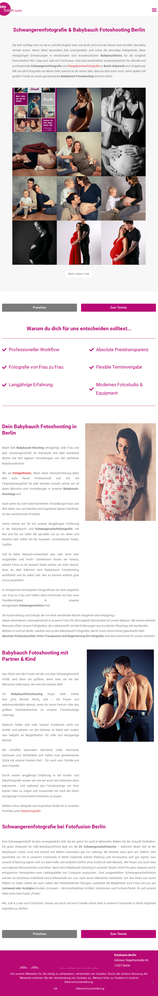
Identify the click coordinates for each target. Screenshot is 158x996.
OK (55, 988)
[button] (154, 10)
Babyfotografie (31, 811)
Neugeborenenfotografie (84, 66)
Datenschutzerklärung (90, 988)
